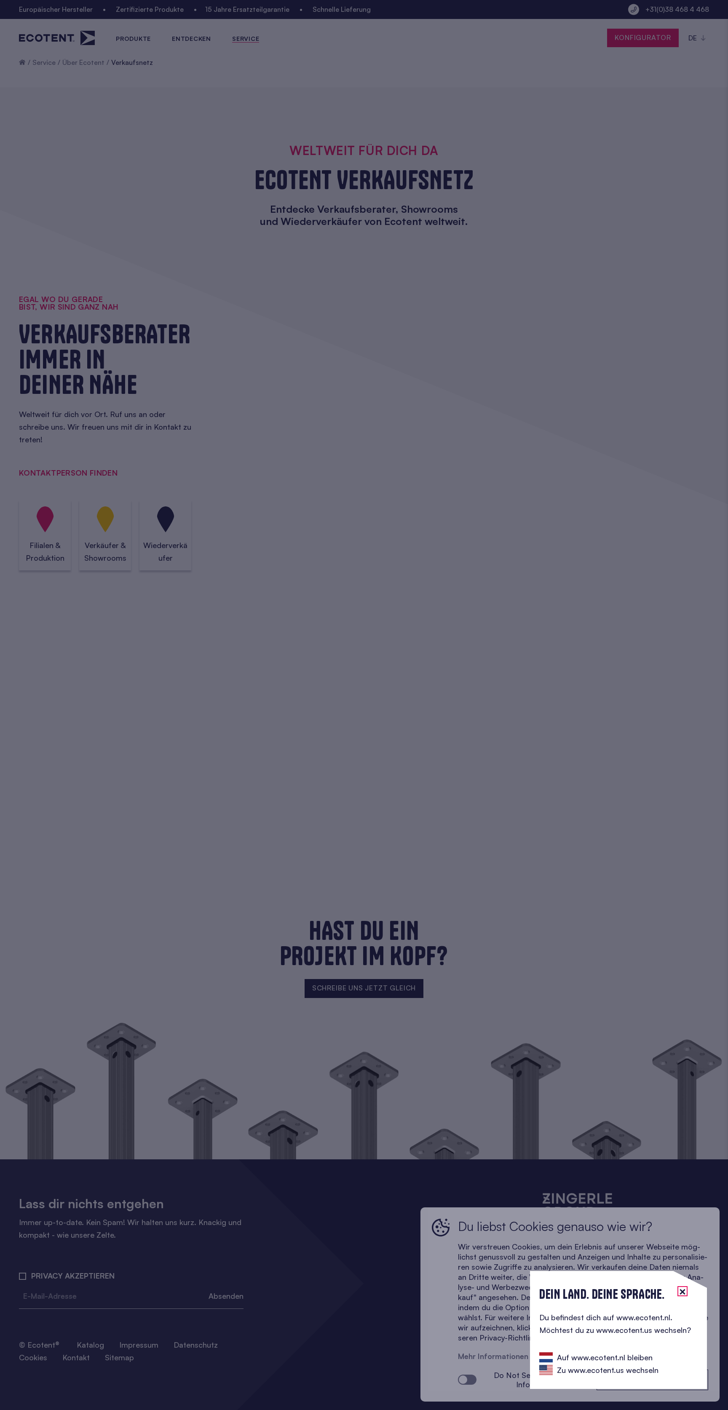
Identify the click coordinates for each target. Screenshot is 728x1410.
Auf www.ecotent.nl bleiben (605, 1357)
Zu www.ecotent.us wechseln (607, 1370)
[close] (682, 1291)
